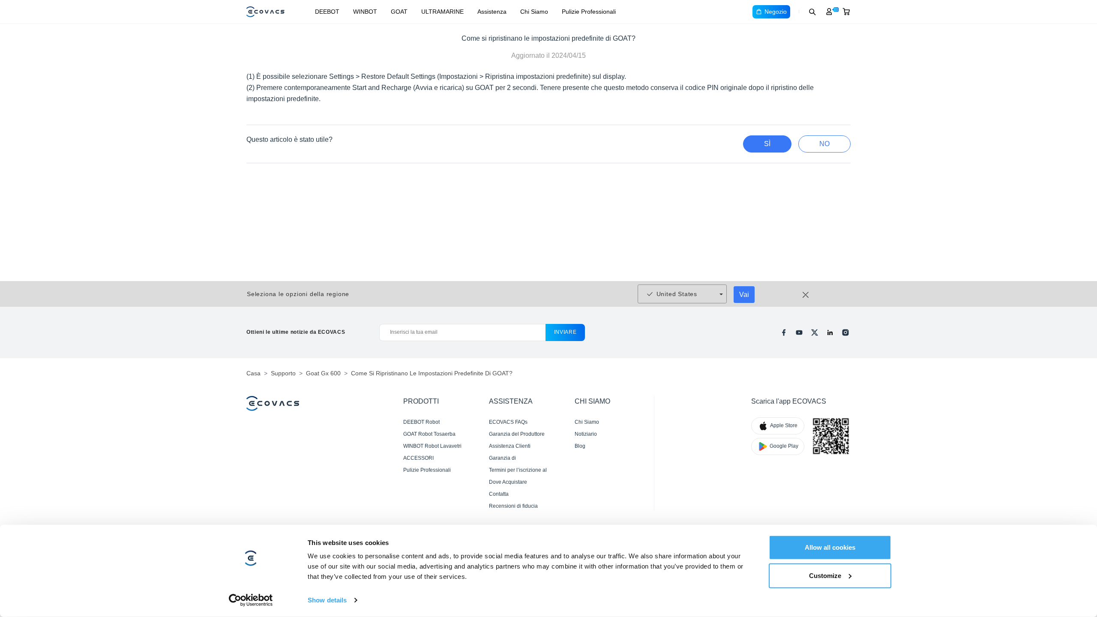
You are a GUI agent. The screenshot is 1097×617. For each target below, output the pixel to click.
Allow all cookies (830, 547)
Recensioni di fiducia (513, 506)
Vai (744, 294)
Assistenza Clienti (510, 446)
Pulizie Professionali (589, 11)
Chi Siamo (534, 11)
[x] (814, 332)
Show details (327, 600)
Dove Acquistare (508, 482)
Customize (825, 575)
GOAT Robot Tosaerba (429, 434)
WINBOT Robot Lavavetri (432, 446)
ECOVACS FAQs (508, 422)
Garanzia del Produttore (517, 434)
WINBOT (365, 11)
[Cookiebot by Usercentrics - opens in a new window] (250, 600)
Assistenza (492, 11)
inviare (565, 332)
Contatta (499, 494)
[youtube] (799, 332)
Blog (580, 446)
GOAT (399, 11)
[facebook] (784, 332)
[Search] (812, 11)
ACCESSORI (418, 458)
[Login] (829, 11)
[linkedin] (830, 332)
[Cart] (846, 11)
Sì (767, 143)
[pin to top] (1077, 497)
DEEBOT (327, 11)
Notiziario (586, 434)
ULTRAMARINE (442, 11)
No (824, 143)
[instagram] (845, 332)
